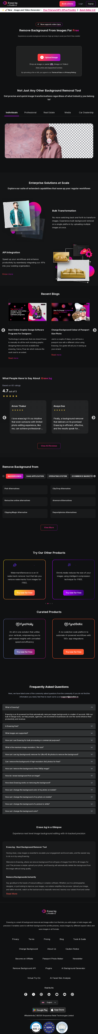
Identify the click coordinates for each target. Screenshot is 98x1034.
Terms (31, 939)
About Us (51, 949)
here (59, 24)
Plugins (48, 968)
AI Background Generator (73, 968)
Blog (62, 939)
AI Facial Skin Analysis (60, 978)
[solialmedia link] (26, 995)
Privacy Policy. (70, 72)
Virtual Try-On (33, 978)
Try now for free (24, 593)
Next (95, 330)
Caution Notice (72, 949)
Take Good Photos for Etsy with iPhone (70, 330)
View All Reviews (49, 446)
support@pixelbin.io (69, 697)
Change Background (28, 949)
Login (81, 4)
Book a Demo (67, 4)
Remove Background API (24, 968)
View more (49, 528)
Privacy (15, 939)
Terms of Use (57, 72)
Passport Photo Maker (53, 958)
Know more (7, 274)
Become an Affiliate (24, 958)
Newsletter (78, 958)
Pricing (47, 939)
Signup (91, 4)
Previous (3, 330)
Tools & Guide (79, 939)
